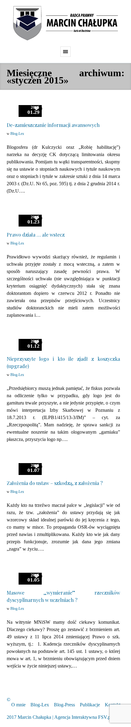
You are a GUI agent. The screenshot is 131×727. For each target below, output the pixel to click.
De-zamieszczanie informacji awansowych (53, 125)
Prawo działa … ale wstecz (36, 234)
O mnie (18, 704)
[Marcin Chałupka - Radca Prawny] (65, 23)
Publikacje (90, 704)
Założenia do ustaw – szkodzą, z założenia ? (55, 483)
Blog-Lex (17, 133)
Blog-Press (64, 704)
